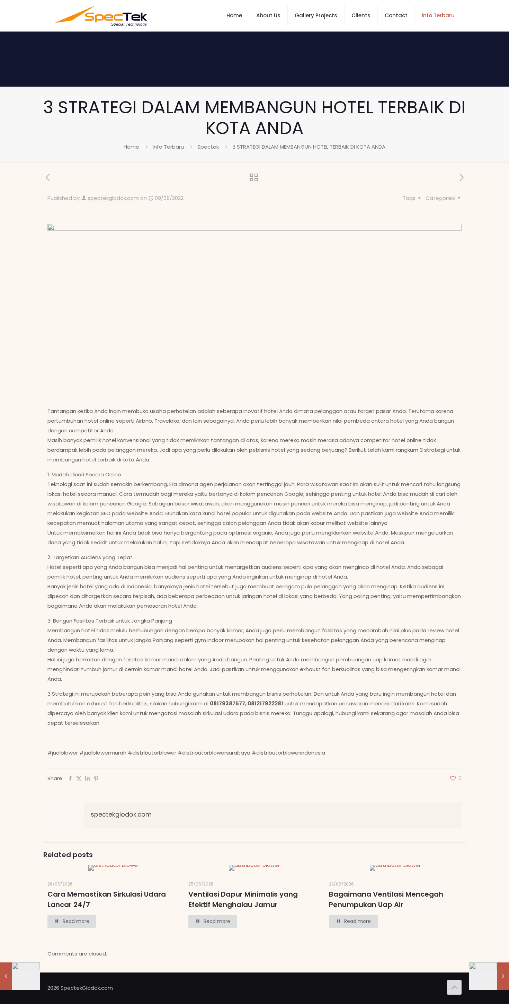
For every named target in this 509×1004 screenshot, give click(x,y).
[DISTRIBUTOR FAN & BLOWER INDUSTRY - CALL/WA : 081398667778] (100, 15)
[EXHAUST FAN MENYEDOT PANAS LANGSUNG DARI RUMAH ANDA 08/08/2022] (20, 976)
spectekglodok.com (113, 198)
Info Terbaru (168, 146)
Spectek (208, 146)
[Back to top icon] (454, 987)
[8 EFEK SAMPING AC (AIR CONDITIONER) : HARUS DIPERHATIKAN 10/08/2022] (489, 976)
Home (131, 146)
